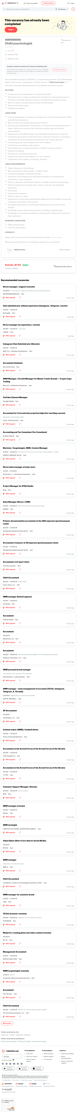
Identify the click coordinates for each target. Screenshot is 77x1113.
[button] (8, 1069)
